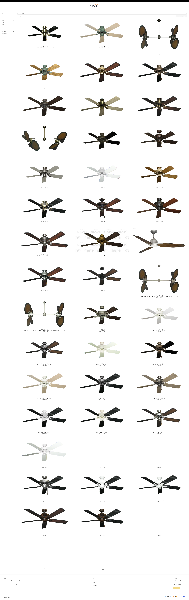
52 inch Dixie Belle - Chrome (102, 398)
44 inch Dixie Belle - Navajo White (159, 330)
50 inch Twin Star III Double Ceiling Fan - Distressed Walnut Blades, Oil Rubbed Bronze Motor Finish (159, 53)
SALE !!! (4, 6)
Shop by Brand (35, 6)
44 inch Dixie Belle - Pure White (102, 188)
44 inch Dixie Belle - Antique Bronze (159, 364)
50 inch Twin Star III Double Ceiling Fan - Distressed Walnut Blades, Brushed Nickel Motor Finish (44, 330)
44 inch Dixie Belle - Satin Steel (44, 188)
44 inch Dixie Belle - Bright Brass (159, 188)
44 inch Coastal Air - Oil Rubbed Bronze (102, 291)
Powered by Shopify (7, 597)
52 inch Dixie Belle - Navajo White (45, 398)
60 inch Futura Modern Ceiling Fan (44, 255)
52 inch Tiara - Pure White (102, 500)
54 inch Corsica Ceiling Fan (102, 568)
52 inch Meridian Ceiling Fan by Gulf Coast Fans (159, 500)
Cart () (185, 6)
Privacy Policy (95, 585)
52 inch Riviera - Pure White (45, 466)
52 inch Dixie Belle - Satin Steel (159, 398)
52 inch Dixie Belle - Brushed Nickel (44, 291)
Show (178, 16)
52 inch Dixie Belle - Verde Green (102, 47)
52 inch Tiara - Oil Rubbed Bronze (102, 222)
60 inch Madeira (44, 534)
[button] (184, 16)
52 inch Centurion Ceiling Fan (159, 222)
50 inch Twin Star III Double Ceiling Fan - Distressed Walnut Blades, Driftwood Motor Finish (159, 296)
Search (180, 6)
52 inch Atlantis (159, 534)
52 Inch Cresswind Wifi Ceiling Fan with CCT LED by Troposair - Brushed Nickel (159, 257)
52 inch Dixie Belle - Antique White (102, 432)
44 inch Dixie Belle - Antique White (102, 364)
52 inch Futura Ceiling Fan (44, 567)
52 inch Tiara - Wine (159, 466)
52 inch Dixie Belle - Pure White (44, 432)
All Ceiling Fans (11, 6)
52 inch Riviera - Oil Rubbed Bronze (101, 466)
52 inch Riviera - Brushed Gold (102, 256)
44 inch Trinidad (102, 330)
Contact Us (58, 6)
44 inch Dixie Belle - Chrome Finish (44, 364)
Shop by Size (27, 6)
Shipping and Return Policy (97, 583)
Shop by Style (19, 6)
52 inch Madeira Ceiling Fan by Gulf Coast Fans (102, 534)
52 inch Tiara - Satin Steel (44, 500)
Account (176, 6)
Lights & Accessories (44, 6)
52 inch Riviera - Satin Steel (159, 432)
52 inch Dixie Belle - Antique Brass (44, 222)
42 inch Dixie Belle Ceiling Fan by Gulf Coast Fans (44, 47)
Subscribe (177, 587)
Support (52, 6)
